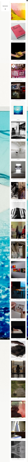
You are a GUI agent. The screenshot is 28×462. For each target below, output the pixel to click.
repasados (18, 378)
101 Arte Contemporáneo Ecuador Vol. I (18, 40)
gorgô (18, 458)
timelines (18, 119)
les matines (18, 60)
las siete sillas (18, 299)
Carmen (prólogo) (18, 358)
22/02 (18, 239)
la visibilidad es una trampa (18, 219)
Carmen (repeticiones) (18, 418)
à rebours (18, 159)
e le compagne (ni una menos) (18, 199)
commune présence (18, 139)
